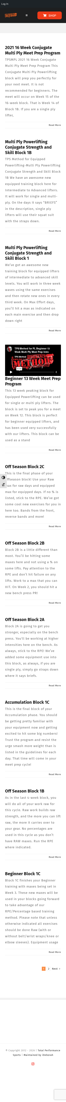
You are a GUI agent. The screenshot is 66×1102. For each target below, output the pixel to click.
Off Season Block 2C (24, 466)
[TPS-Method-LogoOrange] (10, 15)
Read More (55, 125)
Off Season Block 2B (25, 543)
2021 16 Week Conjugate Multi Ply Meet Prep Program (32, 50)
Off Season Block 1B (24, 791)
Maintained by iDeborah (38, 1055)
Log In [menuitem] (4, 3)
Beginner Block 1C (22, 873)
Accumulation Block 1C (27, 702)
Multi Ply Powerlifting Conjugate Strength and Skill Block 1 (28, 253)
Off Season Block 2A (24, 619)
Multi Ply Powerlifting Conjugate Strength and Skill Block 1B (28, 147)
